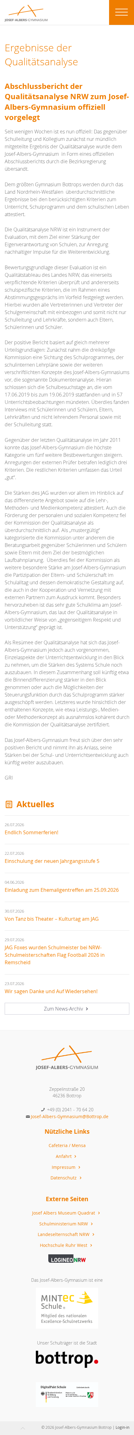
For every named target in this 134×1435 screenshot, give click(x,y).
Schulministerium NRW (64, 1224)
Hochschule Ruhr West (64, 1245)
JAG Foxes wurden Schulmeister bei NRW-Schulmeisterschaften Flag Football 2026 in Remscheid (55, 955)
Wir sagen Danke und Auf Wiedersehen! (51, 991)
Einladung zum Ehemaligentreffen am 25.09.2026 (62, 889)
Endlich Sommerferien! (31, 832)
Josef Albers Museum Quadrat (64, 1213)
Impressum (64, 1167)
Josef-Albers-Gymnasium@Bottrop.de (69, 1116)
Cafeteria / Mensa (67, 1145)
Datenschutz (64, 1178)
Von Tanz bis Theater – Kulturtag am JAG (52, 918)
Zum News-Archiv (64, 1008)
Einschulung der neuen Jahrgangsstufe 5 (52, 861)
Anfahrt (64, 1156)
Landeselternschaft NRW (64, 1234)
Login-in (122, 1427)
